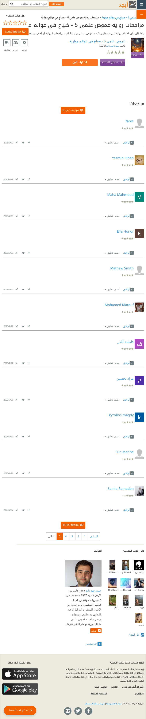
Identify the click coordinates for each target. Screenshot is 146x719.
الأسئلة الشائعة (99, 693)
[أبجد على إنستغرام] (67, 711)
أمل (115, 607)
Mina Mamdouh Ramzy (139, 589)
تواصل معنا (100, 686)
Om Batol (112, 589)
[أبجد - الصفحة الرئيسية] (122, 4)
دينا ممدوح (139, 572)
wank (141, 625)
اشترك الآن (80, 62)
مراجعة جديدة (13, 31)
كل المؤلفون (91, 643)
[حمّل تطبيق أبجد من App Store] (20, 674)
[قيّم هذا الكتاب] (15, 22)
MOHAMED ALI (112, 572)
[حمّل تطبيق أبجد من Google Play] (20, 689)
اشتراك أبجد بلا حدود (133, 686)
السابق (94, 536)
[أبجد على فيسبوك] (88, 711)
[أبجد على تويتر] (78, 711)
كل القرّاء (134, 634)
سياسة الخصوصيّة (113, 703)
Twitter (23, 141)
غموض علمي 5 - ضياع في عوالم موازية (122, 17)
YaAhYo (127, 607)
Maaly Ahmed (125, 572)
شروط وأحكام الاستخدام (95, 703)
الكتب (114, 686)
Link (17, 141)
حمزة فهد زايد (112, 45)
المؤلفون (139, 693)
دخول (4, 4)
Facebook (29, 141)
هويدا (142, 607)
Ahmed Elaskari (125, 589)
